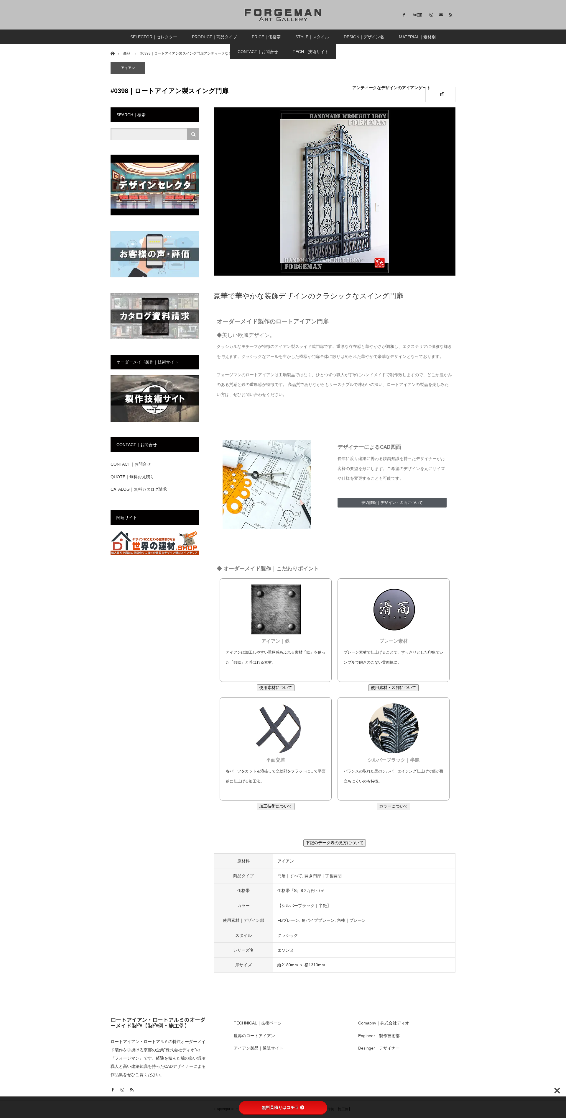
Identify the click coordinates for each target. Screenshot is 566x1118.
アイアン (128, 68)
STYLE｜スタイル (312, 37)
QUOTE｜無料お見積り (132, 476)
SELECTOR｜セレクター (153, 37)
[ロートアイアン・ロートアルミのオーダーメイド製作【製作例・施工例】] (283, 14)
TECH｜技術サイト (311, 51)
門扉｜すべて (289, 875)
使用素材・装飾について (393, 687)
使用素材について (275, 687)
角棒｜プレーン (351, 920)
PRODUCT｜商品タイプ (214, 37)
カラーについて (393, 806)
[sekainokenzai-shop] (155, 554)
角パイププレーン (318, 920)
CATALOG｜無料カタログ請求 (139, 489)
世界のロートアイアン (254, 1035)
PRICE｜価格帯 (266, 37)
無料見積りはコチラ (280, 1107)
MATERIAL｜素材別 (417, 37)
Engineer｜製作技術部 (379, 1035)
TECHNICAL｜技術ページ (258, 1023)
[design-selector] (155, 214)
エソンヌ (285, 950)
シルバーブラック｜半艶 (393, 760)
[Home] (112, 53)
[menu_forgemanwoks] (155, 421)
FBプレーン (288, 920)
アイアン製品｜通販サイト (258, 1048)
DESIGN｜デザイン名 (364, 37)
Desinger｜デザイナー (379, 1048)
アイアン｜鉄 (275, 641)
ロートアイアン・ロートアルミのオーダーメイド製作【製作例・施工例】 (158, 1022)
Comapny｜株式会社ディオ (383, 1023)
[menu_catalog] (155, 338)
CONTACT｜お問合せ (258, 51)
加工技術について (275, 806)
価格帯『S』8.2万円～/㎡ (300, 890)
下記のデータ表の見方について (334, 842)
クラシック (287, 935)
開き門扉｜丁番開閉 (323, 875)
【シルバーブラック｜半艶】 (304, 905)
